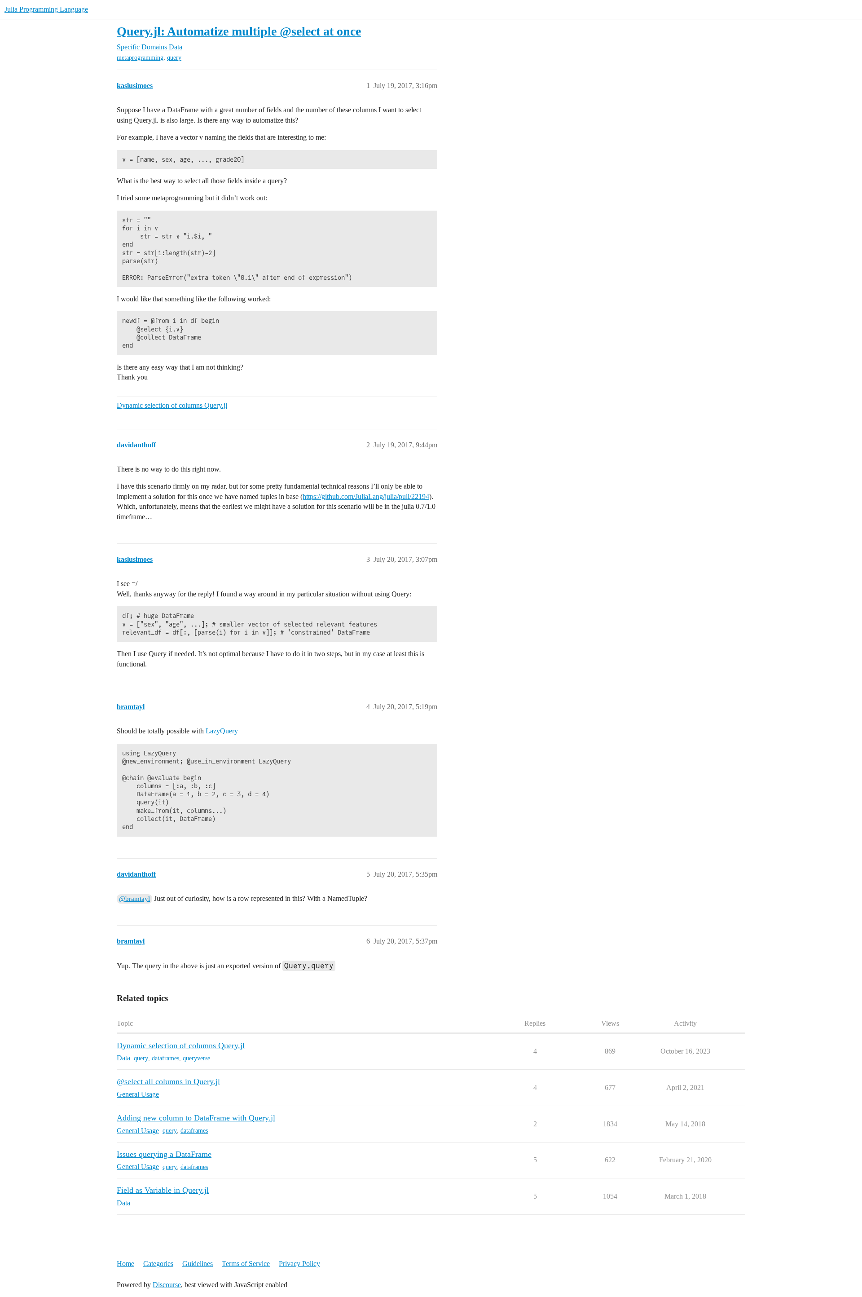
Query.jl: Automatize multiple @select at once (239, 31)
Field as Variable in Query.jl (163, 1190)
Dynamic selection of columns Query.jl (172, 405)
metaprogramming (140, 57)
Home (125, 1263)
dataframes (165, 1058)
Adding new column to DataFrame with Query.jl (196, 1117)
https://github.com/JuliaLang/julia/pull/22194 (366, 496)
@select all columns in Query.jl (168, 1081)
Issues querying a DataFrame (164, 1154)
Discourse (167, 1284)
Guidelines (197, 1263)
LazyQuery (222, 731)
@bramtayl (134, 898)
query (174, 57)
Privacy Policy (299, 1263)
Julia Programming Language (46, 9)
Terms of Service (246, 1263)
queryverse (196, 1058)
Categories (158, 1263)
